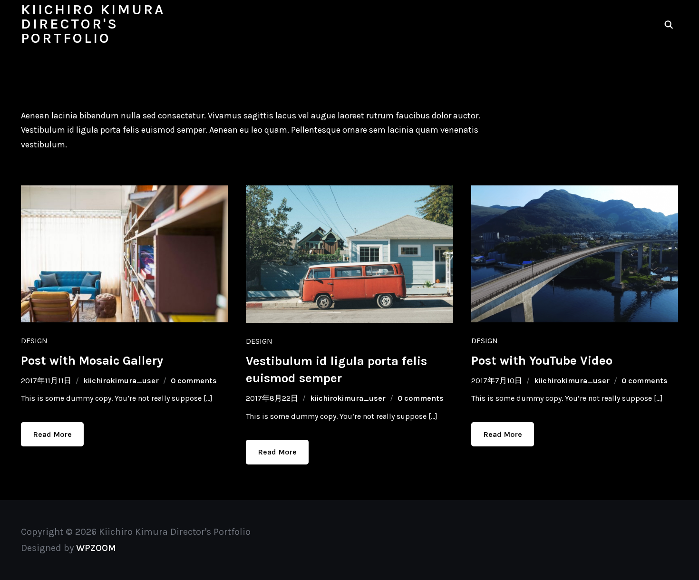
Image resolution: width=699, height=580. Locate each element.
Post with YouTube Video (541, 360)
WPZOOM (96, 547)
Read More (52, 434)
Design (34, 340)
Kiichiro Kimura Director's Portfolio (93, 24)
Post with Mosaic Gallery (92, 360)
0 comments (194, 380)
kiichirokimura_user (121, 380)
